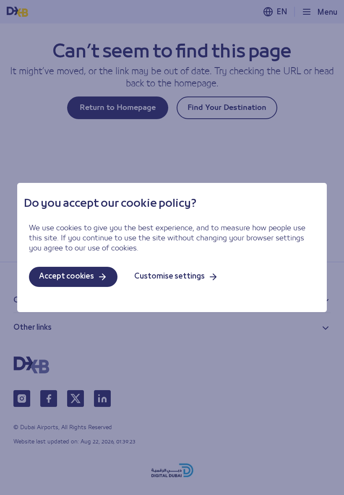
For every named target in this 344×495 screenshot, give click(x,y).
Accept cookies (66, 276)
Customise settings (169, 276)
